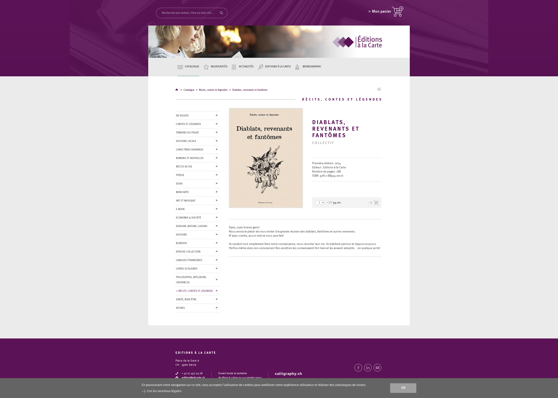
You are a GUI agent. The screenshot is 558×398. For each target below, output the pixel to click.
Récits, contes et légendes (213, 90)
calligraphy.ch (288, 374)
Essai (179, 183)
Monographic (312, 66)
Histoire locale (186, 141)
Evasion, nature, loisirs (191, 226)
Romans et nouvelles (190, 158)
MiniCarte (182, 192)
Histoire (181, 234)
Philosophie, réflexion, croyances (191, 280)
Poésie (180, 175)
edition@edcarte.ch (193, 377)
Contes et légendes (188, 124)
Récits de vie (184, 166)
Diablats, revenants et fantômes (250, 90)
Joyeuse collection (188, 251)
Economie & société (188, 217)
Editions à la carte (278, 66)
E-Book (180, 209)
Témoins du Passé (187, 132)
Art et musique (185, 200)
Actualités (246, 66)
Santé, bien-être (186, 299)
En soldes (182, 115)
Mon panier (381, 12)
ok (403, 388)
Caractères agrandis (189, 149)
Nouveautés (219, 66)
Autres (180, 308)
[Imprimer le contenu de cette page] (379, 90)
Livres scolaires (186, 268)
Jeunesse (181, 243)
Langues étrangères (189, 260)
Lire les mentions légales (164, 391)
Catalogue (192, 66)
